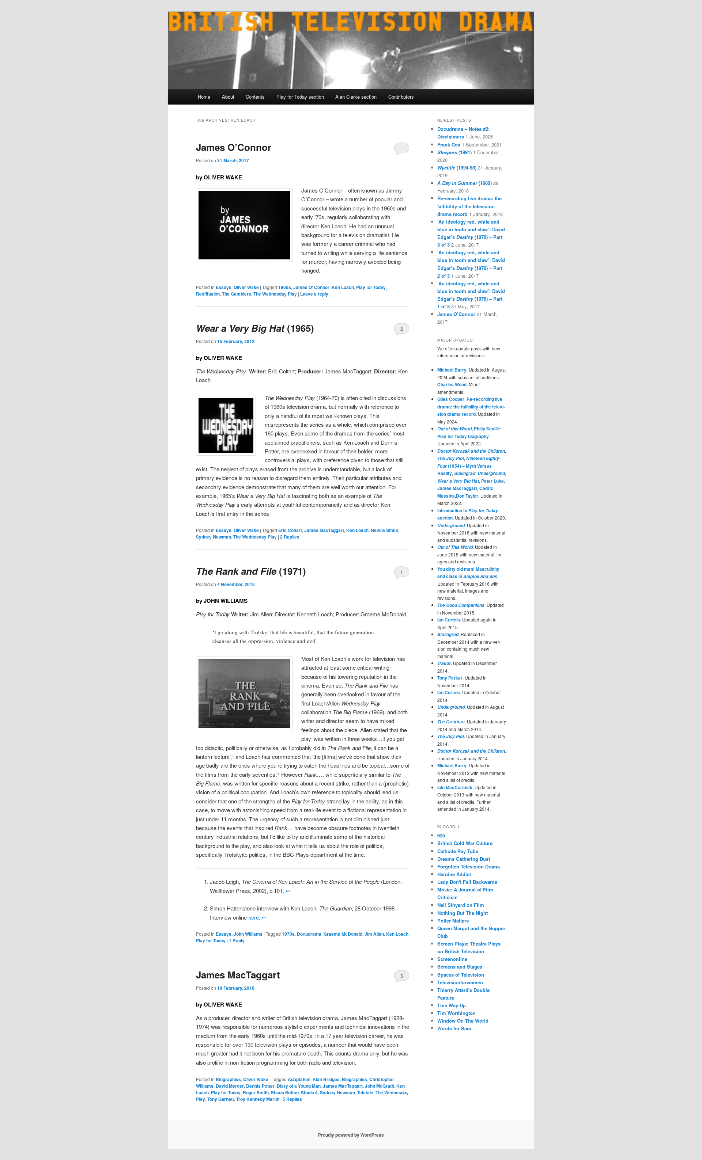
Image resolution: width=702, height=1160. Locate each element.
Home (204, 96)
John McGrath (379, 1086)
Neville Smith (384, 530)
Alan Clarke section (356, 96)
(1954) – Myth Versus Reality (469, 465)
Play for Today (371, 287)
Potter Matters (453, 920)
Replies (289, 536)
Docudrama (309, 934)
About (228, 96)
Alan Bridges (326, 1079)
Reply (237, 940)
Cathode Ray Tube (457, 851)
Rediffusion (208, 293)
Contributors (401, 96)
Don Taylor (467, 495)
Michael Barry (452, 369)
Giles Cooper (450, 399)
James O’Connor (233, 147)
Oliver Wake (246, 287)
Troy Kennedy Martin (257, 1099)
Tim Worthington (456, 1012)
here (253, 917)
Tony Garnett (220, 1099)
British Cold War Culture (464, 843)
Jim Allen (374, 934)
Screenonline (452, 958)
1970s (288, 934)
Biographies (228, 1079)
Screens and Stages (459, 966)
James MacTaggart (324, 530)
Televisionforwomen (460, 982)
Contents (255, 96)
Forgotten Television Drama (468, 866)
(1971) (251, 571)
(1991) (454, 152)
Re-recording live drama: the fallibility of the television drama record (469, 206)
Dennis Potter (260, 1086)
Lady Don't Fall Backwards (467, 881)
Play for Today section (300, 96)
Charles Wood (452, 384)
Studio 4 (309, 1092)
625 (441, 835)
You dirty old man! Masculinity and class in (468, 573)
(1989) (464, 182)
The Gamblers (236, 293)
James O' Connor (311, 287)
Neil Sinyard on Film (460, 904)
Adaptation (299, 1079)
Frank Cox (448, 144)
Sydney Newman (213, 536)
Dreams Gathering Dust (463, 858)
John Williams (248, 934)
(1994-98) (456, 167)
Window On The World (462, 1020)
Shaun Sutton (285, 1092)
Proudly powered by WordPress (351, 1135)
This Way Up (451, 1005)
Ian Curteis (448, 619)
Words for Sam (454, 1028)
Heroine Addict (454, 874)
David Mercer (230, 1086)
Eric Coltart (290, 530)
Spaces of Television (460, 974)
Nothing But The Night (462, 912)
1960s (284, 287)
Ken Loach (343, 287)
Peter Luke (492, 481)
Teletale (365, 1092)
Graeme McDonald (343, 934)
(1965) (255, 328)
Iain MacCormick (454, 787)
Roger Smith (256, 1092)
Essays (223, 287)
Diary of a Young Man (299, 1086)
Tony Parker (450, 677)
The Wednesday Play (275, 293)
